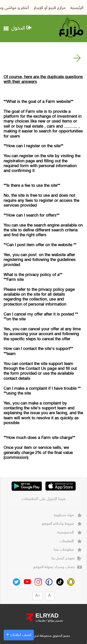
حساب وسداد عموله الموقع (54, 567)
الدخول (18, 28)
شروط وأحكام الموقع (58, 524)
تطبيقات (41, 620)
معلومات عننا (64, 549)
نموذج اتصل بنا (63, 558)
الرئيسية (76, 8)
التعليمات (67, 541)
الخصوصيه (66, 532)
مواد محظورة (64, 515)
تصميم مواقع (55, 620)
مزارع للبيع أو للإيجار (49, 8)
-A (50, 596)
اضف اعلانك (20, 635)
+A (37, 596)
